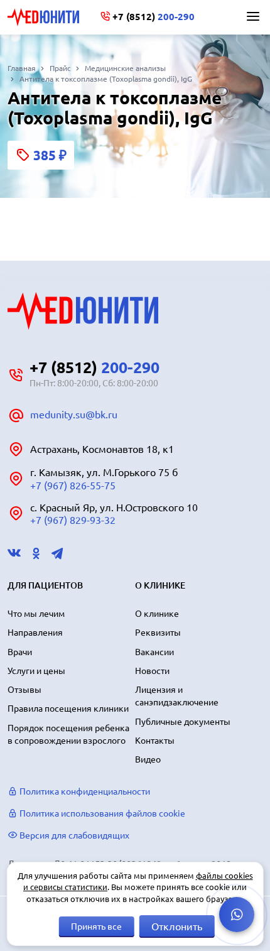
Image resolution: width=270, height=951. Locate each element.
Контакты (155, 741)
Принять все (96, 926)
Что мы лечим (36, 614)
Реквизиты (158, 633)
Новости (152, 671)
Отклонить (176, 926)
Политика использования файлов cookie (101, 813)
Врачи (20, 652)
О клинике (157, 614)
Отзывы (24, 690)
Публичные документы (182, 722)
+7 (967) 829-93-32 (73, 520)
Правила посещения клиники (68, 709)
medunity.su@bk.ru (73, 414)
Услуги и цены (36, 671)
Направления (35, 633)
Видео (148, 759)
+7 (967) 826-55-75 (73, 485)
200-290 (153, 16)
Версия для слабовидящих (73, 835)
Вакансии (154, 652)
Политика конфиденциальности (84, 791)
